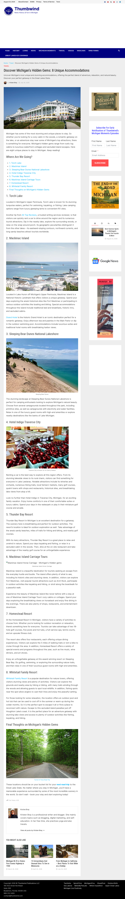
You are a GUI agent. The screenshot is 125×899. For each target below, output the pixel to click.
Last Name (111, 141)
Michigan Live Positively (73, 888)
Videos (71, 51)
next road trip (63, 784)
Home (6, 63)
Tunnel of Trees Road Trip (42, 780)
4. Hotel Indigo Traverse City (22, 173)
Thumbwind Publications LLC (28, 883)
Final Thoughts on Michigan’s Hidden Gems (29, 189)
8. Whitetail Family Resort (21, 186)
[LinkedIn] (120, 1)
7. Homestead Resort (19, 183)
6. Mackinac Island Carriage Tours (24, 179)
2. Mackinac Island (17, 166)
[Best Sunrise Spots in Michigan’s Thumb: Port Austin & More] (97, 229)
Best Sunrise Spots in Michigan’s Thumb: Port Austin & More (112, 232)
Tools (58, 2)
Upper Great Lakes (112, 886)
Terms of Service (48, 2)
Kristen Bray (13, 82)
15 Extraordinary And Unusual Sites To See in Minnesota (40, 863)
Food (7, 51)
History (16, 51)
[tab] (95, 223)
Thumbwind (26, 8)
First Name (97, 141)
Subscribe (100, 163)
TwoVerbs (67, 883)
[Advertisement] (62, 33)
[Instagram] (117, 1)
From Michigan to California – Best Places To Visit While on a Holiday (67, 863)
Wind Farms (93, 51)
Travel (62, 51)
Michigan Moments (47, 51)
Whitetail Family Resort (16, 678)
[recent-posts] (101, 223)
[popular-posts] (95, 223)
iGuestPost (101, 883)
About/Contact (23, 2)
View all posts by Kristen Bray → (32, 830)
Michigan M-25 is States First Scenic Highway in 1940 (15, 863)
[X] (111, 1)
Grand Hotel (11, 317)
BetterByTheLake (81, 886)
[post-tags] (115, 223)
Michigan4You (89, 883)
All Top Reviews (29, 215)
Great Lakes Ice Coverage (16, 56)
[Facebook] (105, 1)
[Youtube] (108, 1)
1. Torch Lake (15, 163)
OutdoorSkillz (113, 883)
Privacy (38, 2)
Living (25, 51)
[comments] (108, 223)
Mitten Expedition (96, 886)
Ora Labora (68, 886)
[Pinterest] (114, 1)
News (33, 51)
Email (94, 151)
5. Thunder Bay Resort (19, 176)
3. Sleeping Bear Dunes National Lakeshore (29, 169)
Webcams (81, 51)
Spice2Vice (77, 883)
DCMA (32, 2)
